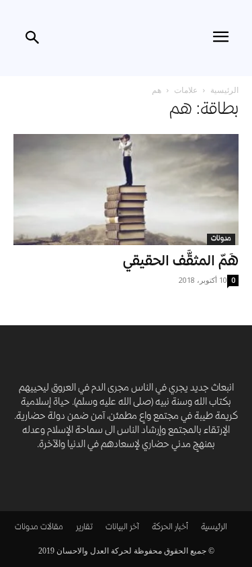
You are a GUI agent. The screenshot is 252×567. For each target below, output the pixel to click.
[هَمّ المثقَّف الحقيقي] (126, 189)
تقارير (84, 528)
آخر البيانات (122, 528)
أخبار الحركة (170, 528)
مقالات (51, 528)
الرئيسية (224, 90)
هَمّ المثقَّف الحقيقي (181, 262)
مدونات (221, 239)
